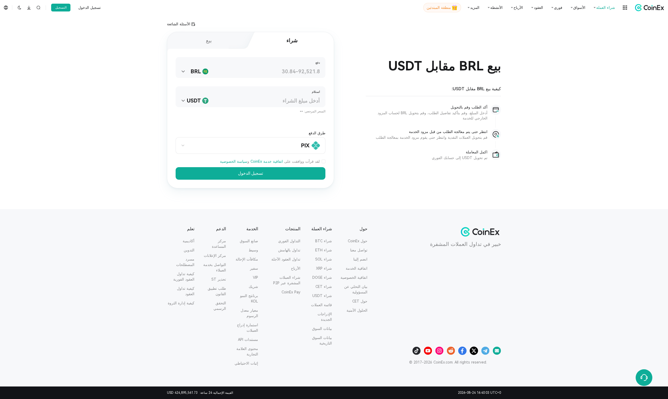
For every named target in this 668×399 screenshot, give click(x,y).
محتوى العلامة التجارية (247, 351)
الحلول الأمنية (357, 310)
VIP (255, 277)
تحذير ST (218, 279)
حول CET (359, 301)
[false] (323, 162)
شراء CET (323, 287)
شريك (253, 287)
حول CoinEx (357, 241)
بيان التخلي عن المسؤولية (355, 289)
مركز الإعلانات (215, 255)
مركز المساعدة (219, 244)
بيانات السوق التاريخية (322, 340)
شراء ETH (323, 250)
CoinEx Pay (291, 292)
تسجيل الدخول (89, 7)
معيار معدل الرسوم (249, 313)
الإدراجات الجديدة (325, 317)
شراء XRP (324, 268)
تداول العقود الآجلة (285, 259)
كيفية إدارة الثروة (181, 303)
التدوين (189, 250)
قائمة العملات (321, 305)
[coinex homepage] (648, 7)
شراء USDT (322, 296)
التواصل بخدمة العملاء (214, 267)
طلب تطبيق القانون (217, 291)
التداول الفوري (289, 241)
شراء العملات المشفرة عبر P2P (286, 280)
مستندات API (248, 339)
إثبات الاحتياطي (246, 363)
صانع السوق (249, 241)
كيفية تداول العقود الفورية (183, 276)
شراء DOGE (322, 277)
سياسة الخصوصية (233, 161)
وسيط (253, 250)
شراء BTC (323, 241)
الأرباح (295, 268)
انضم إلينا (360, 259)
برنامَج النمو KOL (249, 298)
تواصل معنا (358, 250)
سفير (254, 268)
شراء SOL (323, 259)
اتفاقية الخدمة (356, 268)
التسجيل (61, 7)
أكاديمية (188, 241)
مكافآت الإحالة (247, 259)
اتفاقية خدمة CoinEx (266, 161)
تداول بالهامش (289, 250)
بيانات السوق (322, 329)
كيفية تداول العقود (185, 291)
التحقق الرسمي (219, 306)
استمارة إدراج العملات (247, 327)
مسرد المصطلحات (185, 262)
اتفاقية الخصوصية (354, 277)
